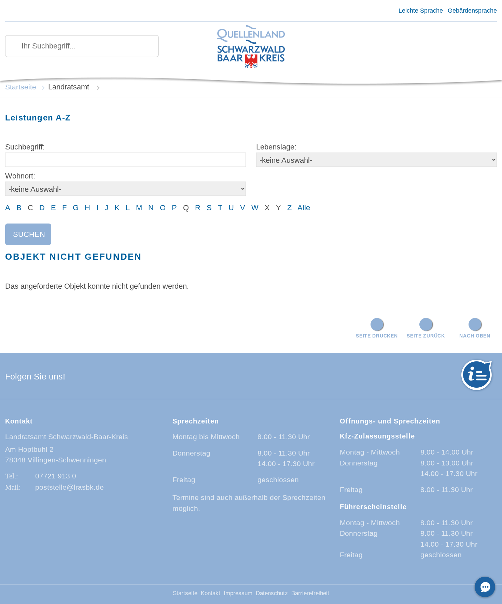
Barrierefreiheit (310, 593)
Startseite (20, 87)
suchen (29, 234)
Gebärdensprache (472, 10)
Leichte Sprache (421, 10)
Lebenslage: (276, 147)
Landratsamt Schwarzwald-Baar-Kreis (66, 437)
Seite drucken (377, 336)
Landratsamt (69, 87)
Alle (303, 207)
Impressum (238, 593)
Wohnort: (20, 176)
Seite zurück (426, 336)
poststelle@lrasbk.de (69, 487)
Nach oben (474, 336)
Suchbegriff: (25, 147)
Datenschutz (272, 593)
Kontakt (210, 593)
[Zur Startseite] (251, 47)
